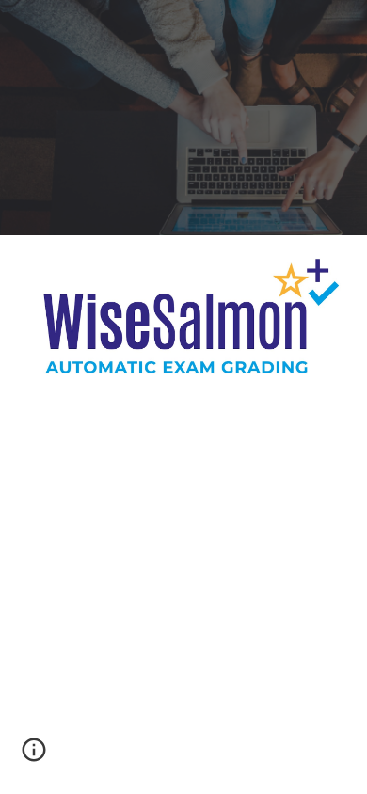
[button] (33, 756)
